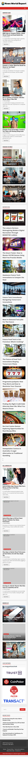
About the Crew (10, 751)
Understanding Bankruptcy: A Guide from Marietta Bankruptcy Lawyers (14, 632)
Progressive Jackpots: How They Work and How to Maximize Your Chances (13, 384)
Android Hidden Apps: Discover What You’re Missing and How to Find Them (14, 476)
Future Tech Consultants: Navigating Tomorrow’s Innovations (12, 299)
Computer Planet (7, 30)
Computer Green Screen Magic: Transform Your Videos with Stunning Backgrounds (14, 120)
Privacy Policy (10, 749)
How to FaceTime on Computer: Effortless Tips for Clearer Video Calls (14, 87)
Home (4, 749)
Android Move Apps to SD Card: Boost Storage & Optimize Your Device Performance (14, 508)
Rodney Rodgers (7, 36)
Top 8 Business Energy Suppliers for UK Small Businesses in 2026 (14, 618)
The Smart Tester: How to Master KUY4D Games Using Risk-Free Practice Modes (13, 255)
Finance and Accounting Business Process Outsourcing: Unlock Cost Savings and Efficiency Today (14, 180)
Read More (6, 44)
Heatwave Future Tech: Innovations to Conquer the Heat (13, 277)
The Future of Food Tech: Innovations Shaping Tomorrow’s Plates (12, 361)
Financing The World (7, 157)
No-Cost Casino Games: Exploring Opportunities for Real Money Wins (13, 428)
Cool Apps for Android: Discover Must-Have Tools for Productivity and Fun (14, 576)
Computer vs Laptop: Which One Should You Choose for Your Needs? (14, 55)
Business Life (6, 615)
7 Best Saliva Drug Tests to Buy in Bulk (11, 727)
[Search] (25, 8)
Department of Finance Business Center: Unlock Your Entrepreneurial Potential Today (14, 194)
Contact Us (18, 751)
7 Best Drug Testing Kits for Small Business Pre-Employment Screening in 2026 (13, 734)
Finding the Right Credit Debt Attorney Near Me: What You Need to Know (14, 406)
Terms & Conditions (19, 749)
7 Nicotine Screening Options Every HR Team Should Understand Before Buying (13, 723)
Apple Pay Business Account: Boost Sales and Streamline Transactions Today (14, 650)
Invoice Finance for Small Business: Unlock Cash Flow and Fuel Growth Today (13, 161)
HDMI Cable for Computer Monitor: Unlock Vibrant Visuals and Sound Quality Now (14, 23)
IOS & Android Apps (7, 483)
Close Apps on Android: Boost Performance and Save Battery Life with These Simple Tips (14, 542)
